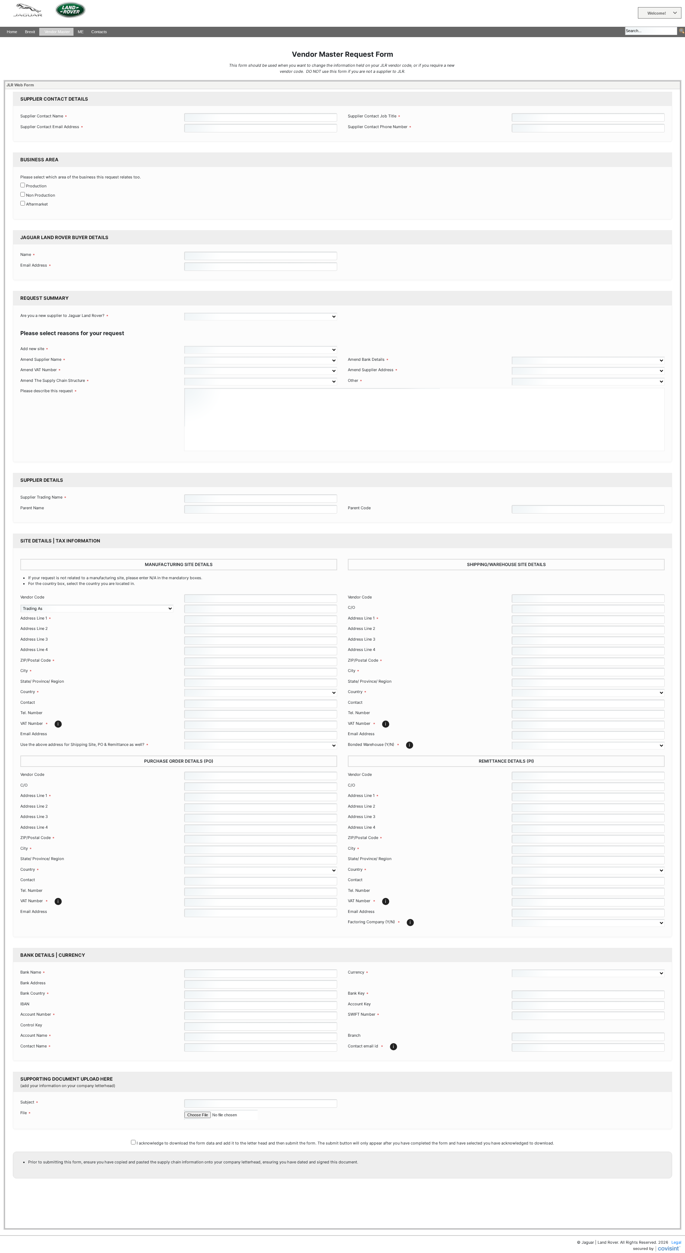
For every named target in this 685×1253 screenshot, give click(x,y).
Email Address (33, 265)
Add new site (32, 348)
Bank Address (33, 982)
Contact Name (33, 1046)
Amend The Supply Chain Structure (52, 380)
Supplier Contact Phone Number (377, 126)
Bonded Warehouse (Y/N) (373, 745)
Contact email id (365, 1046)
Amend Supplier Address (371, 369)
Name (25, 254)
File (23, 1112)
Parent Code (359, 507)
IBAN (24, 1003)
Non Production (40, 195)
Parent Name (32, 507)
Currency (356, 972)
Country (27, 691)
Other (353, 380)
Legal (676, 1242)
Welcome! (657, 13)
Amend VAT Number (38, 369)
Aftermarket (37, 204)
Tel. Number (31, 712)
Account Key (359, 1003)
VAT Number (34, 724)
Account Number (35, 1014)
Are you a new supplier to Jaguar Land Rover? (62, 315)
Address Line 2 (34, 628)
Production (36, 185)
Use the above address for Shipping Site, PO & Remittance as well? (82, 744)
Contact (27, 702)
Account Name (33, 1035)
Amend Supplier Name (40, 359)
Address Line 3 (34, 639)
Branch (354, 1035)
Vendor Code (32, 597)
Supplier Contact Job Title (372, 115)
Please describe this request (46, 390)
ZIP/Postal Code (35, 660)
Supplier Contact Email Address (49, 126)
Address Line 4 (34, 649)
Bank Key (356, 993)
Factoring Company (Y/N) (374, 922)
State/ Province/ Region (42, 681)
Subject (27, 1102)
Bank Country (32, 993)
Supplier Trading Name (41, 497)
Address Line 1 (33, 618)
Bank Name (30, 972)
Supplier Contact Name (41, 115)
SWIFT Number (361, 1014)
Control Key (31, 1024)
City (24, 670)
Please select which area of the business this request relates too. (80, 177)
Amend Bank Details (366, 359)
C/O (351, 607)
